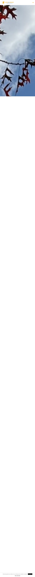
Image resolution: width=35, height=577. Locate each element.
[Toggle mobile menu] (33, 2)
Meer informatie (17, 575)
